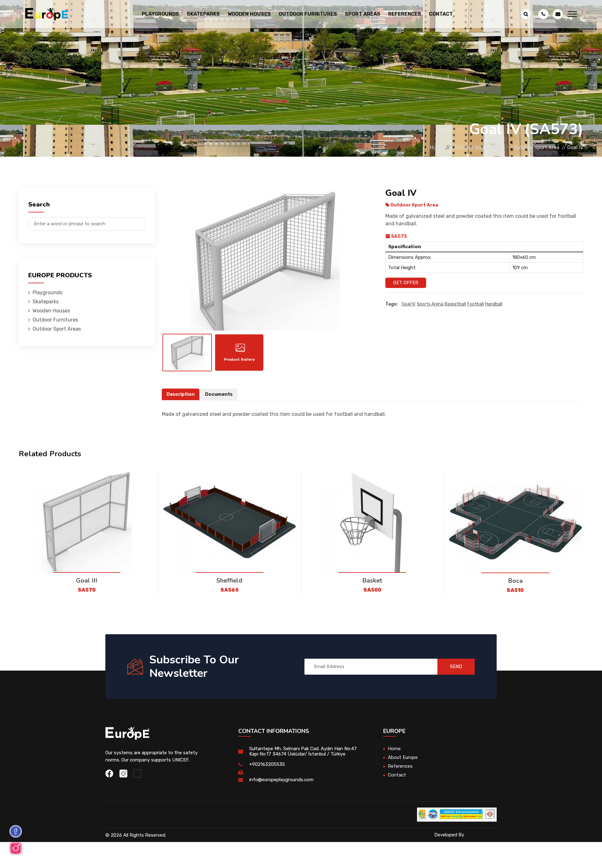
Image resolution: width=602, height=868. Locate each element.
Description (180, 394)
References (404, 14)
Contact (441, 14)
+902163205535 (267, 764)
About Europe (403, 757)
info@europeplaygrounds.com (281, 779)
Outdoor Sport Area (536, 147)
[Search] (140, 220)
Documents (219, 394)
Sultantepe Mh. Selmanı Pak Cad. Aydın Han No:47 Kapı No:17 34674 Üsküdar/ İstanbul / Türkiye (303, 751)
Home (436, 147)
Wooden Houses (51, 311)
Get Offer (405, 282)
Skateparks (46, 302)
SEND (456, 666)
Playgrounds (47, 292)
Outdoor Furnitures (55, 320)
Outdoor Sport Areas (478, 147)
